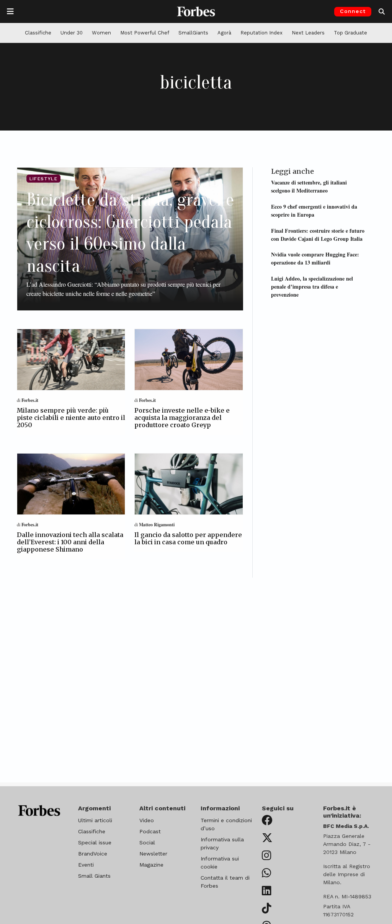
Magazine (151, 865)
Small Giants (94, 876)
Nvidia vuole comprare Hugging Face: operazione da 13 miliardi (315, 258)
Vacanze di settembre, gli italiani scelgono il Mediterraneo (309, 186)
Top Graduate (350, 33)
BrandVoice (92, 854)
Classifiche (38, 33)
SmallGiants (193, 33)
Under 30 (71, 33)
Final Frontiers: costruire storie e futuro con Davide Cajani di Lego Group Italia (317, 235)
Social (147, 842)
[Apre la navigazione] (10, 11)
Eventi (86, 865)
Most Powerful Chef (144, 33)
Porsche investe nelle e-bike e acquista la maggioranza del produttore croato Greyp (182, 417)
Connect (353, 11)
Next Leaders (308, 33)
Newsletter (153, 854)
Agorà (224, 33)
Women (101, 33)
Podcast (150, 831)
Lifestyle (43, 178)
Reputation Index (261, 33)
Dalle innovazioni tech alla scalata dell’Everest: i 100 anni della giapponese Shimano (70, 542)
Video (146, 820)
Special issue (94, 842)
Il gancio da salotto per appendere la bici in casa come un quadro (188, 538)
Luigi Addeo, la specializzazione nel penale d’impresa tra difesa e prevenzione (312, 286)
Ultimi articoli (95, 820)
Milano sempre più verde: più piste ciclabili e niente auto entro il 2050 (71, 417)
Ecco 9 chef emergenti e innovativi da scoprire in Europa (314, 210)
